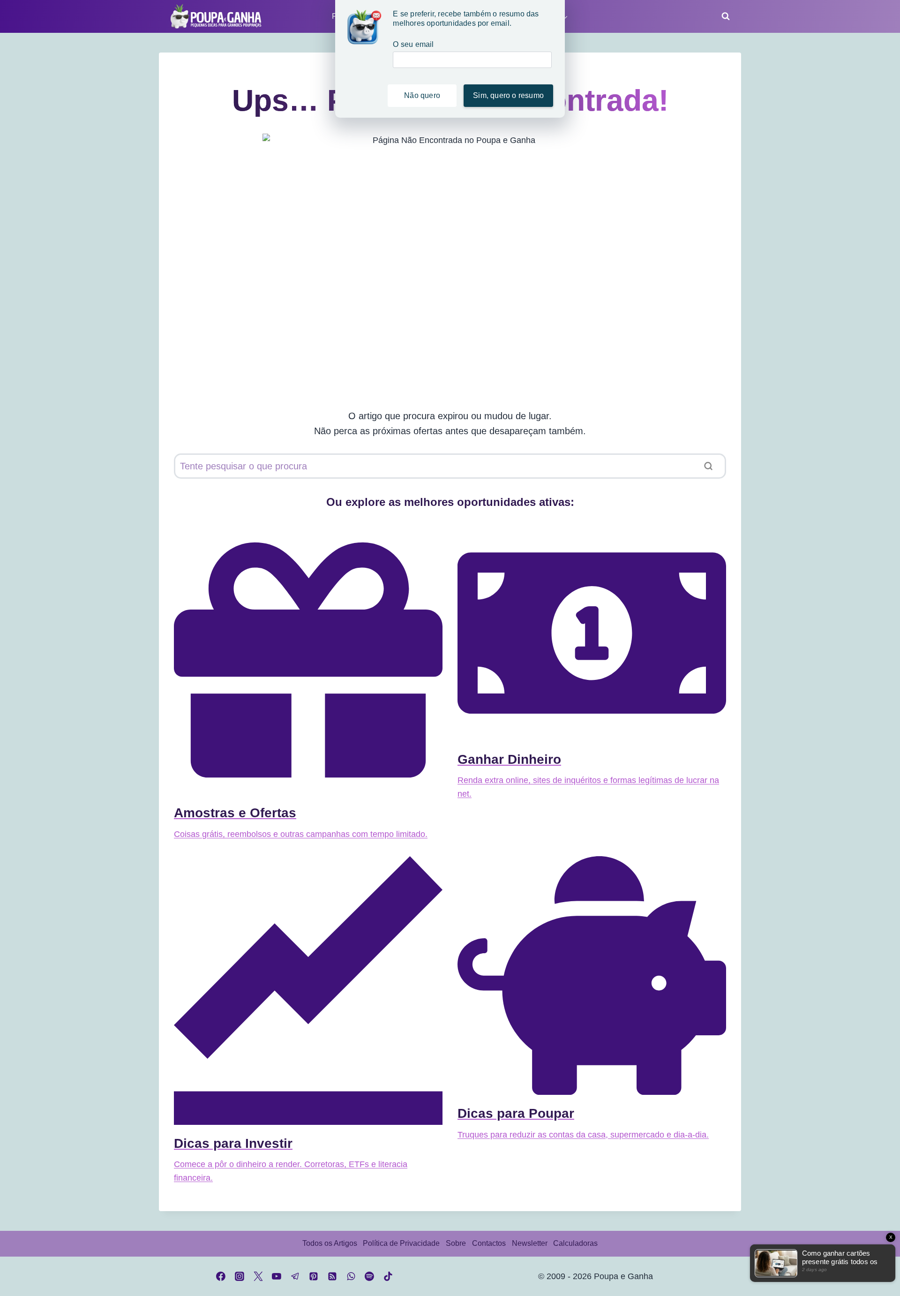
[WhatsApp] (351, 1276)
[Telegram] (295, 1276)
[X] (258, 1276)
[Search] (708, 466)
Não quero (422, 95)
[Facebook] (221, 1276)
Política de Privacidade (401, 1243)
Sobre (456, 1243)
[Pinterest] (314, 1276)
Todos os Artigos (329, 1243)
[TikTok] (388, 1276)
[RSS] (332, 1276)
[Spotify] (369, 1276)
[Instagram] (239, 1276)
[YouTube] (276, 1276)
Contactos (489, 1243)
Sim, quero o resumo (508, 95)
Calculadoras (575, 1243)
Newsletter (530, 1243)
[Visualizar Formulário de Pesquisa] (723, 16)
